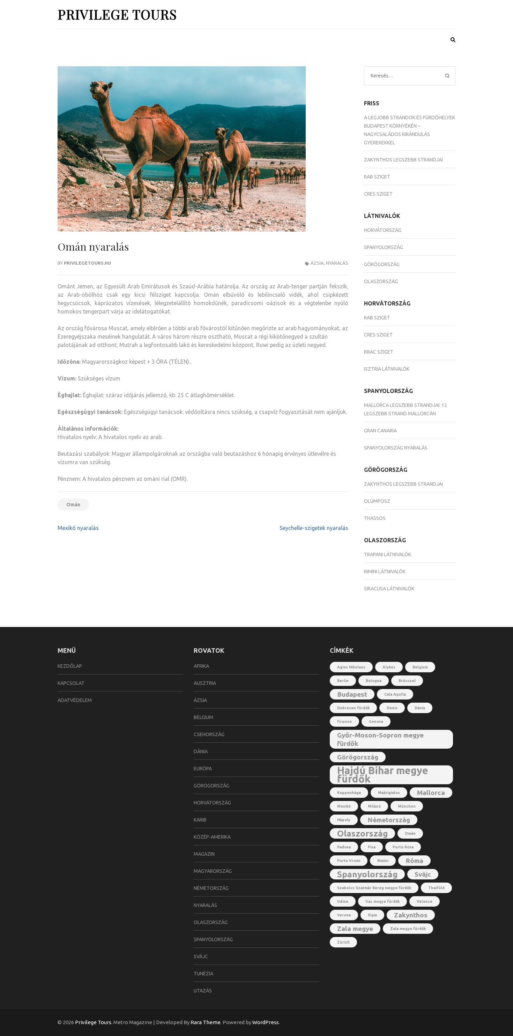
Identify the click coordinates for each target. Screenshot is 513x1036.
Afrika (201, 666)
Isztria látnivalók (386, 369)
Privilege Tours (117, 14)
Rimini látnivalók (385, 571)
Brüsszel (407, 681)
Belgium (203, 717)
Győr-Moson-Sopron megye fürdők (380, 739)
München (407, 806)
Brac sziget (378, 352)
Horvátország (382, 230)
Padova (344, 847)
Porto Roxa (403, 847)
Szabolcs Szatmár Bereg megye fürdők (374, 888)
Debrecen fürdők (353, 708)
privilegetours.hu (87, 262)
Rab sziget (377, 177)
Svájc (201, 956)
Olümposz (377, 501)
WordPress (265, 1022)
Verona (344, 915)
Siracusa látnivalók (389, 588)
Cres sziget (378, 194)
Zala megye (355, 928)
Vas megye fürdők (382, 901)
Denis (392, 708)
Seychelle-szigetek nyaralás (314, 528)
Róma (414, 860)
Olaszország (381, 281)
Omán (73, 504)
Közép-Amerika (212, 837)
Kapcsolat (71, 683)
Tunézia (203, 973)
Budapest (352, 694)
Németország (211, 888)
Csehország (209, 734)
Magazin (204, 854)
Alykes (388, 667)
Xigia (372, 915)
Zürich (343, 942)
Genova (376, 721)
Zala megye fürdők (408, 929)
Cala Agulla (395, 694)
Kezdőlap (70, 666)
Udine (342, 901)
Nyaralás (337, 262)
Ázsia (317, 262)
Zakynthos (411, 915)
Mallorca (431, 792)
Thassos (375, 518)
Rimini (382, 861)
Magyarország (213, 871)
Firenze (344, 721)
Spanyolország (383, 247)
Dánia (201, 751)
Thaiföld (436, 888)
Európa (203, 768)
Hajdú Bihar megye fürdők (382, 774)
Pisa (372, 847)
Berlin (343, 681)
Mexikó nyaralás (78, 528)
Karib (200, 820)
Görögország (382, 264)
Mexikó (344, 806)
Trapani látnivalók (387, 554)
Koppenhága (349, 793)
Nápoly (343, 820)
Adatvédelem (75, 700)
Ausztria (205, 683)
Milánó (374, 806)
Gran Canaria (380, 430)
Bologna (373, 681)
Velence (424, 901)
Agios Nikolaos (351, 667)
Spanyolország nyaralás (396, 448)
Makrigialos (389, 793)
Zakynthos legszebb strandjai (403, 159)
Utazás (203, 990)
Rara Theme (206, 1022)
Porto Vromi (348, 861)
